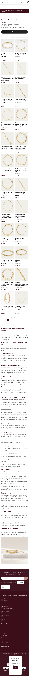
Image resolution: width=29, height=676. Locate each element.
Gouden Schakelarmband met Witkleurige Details (21, 124)
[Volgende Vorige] (20, 320)
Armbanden (14, 16)
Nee (15, 670)
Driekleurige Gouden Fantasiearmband (7, 169)
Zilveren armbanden (6, 409)
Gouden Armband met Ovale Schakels (7, 147)
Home (2, 16)
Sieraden (8, 16)
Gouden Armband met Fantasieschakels (21, 100)
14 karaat (3, 626)
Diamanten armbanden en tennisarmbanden (11, 424)
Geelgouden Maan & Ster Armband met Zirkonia (21, 308)
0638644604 (7, 616)
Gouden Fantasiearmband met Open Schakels (7, 124)
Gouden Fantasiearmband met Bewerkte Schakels (7, 78)
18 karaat (3, 629)
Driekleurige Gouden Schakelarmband (21, 147)
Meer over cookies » (15, 672)
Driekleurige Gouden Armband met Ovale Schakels (21, 170)
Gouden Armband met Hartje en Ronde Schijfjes (7, 101)
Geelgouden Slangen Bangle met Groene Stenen (7, 308)
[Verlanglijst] (24, 2)
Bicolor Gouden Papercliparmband (20, 239)
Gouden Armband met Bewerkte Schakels (6, 262)
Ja (15, 667)
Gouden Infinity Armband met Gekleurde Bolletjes (7, 216)
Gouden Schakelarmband (20, 261)
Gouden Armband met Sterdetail (20, 77)
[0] (27, 2)
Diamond (3, 633)
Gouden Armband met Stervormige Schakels (20, 194)
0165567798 (7, 612)
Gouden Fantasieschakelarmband (7, 239)
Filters (13, 32)
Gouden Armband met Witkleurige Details (20, 216)
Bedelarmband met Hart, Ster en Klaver (21, 54)
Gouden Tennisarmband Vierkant (5, 55)
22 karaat (3, 631)
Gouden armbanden (6, 402)
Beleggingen (4, 638)
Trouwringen (4, 635)
